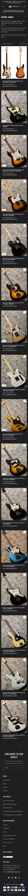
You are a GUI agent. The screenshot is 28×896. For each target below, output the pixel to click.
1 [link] (3, 746)
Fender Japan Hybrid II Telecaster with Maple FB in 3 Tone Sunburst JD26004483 (13, 214)
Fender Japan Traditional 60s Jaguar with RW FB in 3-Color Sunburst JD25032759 (13, 303)
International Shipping (9, 839)
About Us (5, 825)
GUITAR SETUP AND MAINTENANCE (13, 811)
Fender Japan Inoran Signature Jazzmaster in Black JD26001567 (13, 126)
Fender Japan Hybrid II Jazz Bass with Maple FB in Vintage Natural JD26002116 (13, 434)
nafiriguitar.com (15, 892)
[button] (3, 6)
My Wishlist (6, 828)
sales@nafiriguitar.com (13, 871)
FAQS (4, 832)
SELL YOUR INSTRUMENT (10, 804)
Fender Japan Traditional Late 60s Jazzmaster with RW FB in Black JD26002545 (13, 608)
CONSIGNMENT (7, 807)
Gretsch (5, 787)
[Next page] (24, 746)
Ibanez (5, 783)
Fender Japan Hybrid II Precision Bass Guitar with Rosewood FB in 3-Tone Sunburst (13, 81)
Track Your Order (7, 842)
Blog (4, 846)
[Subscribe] (23, 768)
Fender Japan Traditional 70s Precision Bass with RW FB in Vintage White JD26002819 (14, 650)
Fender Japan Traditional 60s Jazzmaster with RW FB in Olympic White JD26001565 (14, 735)
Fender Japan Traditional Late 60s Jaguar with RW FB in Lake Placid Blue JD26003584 (14, 566)
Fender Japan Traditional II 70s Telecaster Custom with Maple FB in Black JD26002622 (13, 259)
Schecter (5, 791)
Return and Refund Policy (10, 835)
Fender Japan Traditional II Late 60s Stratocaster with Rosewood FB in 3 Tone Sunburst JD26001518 (13, 170)
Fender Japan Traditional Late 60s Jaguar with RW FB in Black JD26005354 (14, 523)
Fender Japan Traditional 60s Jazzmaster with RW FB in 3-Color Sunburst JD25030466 (14, 479)
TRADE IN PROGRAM (8, 800)
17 (20, 746)
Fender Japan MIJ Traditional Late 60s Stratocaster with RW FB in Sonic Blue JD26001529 (14, 693)
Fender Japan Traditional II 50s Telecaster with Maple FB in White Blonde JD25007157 (14, 390)
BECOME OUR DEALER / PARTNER (12, 815)
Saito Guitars (6, 780)
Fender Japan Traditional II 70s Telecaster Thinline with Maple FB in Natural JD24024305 (14, 346)
